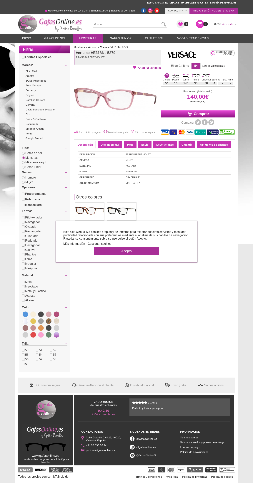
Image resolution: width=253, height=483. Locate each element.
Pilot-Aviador (33, 217)
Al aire (29, 300)
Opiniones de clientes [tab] (214, 144)
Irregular (30, 263)
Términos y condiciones (148, 476)
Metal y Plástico (35, 291)
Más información (74, 243)
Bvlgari (30, 95)
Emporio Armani (35, 128)
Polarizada (32, 199)
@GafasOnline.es (146, 438)
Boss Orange (33, 85)
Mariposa (31, 268)
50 (27, 350)
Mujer (29, 182)
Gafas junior (33, 167)
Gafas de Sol (55, 38)
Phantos (30, 254)
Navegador (32, 222)
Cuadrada (31, 236)
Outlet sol (154, 38)
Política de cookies (222, 476)
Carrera (30, 104)
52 (54, 350)
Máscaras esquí (35, 162)
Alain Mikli (31, 71)
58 (54, 359)
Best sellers (33, 204)
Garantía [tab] (187, 144)
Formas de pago (189, 447)
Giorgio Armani (34, 138)
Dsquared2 (32, 123)
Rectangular (33, 231)
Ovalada (30, 226)
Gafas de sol (33, 153)
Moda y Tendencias (193, 38)
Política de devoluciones (194, 451)
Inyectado (31, 286)
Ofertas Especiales (38, 57)
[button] (147, 67)
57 (40, 359)
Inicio (26, 38)
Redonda (31, 240)
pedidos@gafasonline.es (100, 450)
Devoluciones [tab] (165, 144)
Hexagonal (32, 245)
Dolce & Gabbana (36, 119)
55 (54, 354)
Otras (28, 259)
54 (40, 354)
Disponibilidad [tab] (110, 144)
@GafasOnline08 (146, 455)
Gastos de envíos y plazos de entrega (202, 442)
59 (27, 364)
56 (27, 359)
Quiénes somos (189, 437)
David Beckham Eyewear (40, 109)
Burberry (31, 90)
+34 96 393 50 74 (96, 445)
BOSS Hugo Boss (36, 80)
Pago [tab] (130, 144)
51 (40, 350)
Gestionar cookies (99, 243)
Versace (92, 47)
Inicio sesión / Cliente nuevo (213, 10)
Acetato (30, 295)
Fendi (29, 133)
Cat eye (30, 249)
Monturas (87, 38)
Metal (28, 281)
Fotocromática (35, 193)
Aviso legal (172, 476)
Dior (28, 114)
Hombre (30, 177)
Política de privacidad (194, 476)
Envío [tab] (145, 144)
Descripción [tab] (85, 144)
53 (27, 354)
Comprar (201, 114)
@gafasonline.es (146, 447)
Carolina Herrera (35, 99)
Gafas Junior (121, 38)
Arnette (30, 75)
